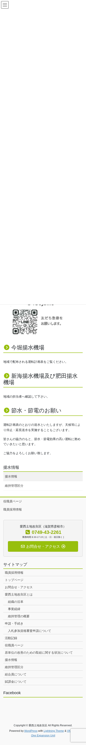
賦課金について (15, 681)
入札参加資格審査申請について (29, 631)
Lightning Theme (54, 730)
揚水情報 (11, 467)
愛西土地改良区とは (19, 594)
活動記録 (11, 638)
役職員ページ (12, 501)
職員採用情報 (12, 509)
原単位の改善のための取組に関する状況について (39, 652)
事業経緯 (14, 609)
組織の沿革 (15, 601)
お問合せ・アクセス (19, 587)
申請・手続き (14, 623)
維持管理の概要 (19, 616)
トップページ (14, 580)
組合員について (15, 674)
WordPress (30, 730)
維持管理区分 (14, 485)
